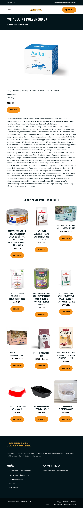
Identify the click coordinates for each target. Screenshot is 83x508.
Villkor (73, 501)
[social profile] (14, 3)
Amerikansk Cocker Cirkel (20, 475)
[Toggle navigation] (9, 9)
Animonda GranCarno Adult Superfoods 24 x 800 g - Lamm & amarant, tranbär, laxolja (41, 299)
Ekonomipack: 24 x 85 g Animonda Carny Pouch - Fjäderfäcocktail (65, 355)
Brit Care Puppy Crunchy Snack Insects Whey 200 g (17, 296)
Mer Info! (13, 110)
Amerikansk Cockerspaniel (20, 471)
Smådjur (19, 91)
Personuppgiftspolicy (53, 504)
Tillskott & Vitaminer (36, 91)
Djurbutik (69, 10)
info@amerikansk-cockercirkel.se (65, 3)
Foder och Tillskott (52, 91)
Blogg (12, 483)
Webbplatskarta (69, 504)
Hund (25, 91)
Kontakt (66, 501)
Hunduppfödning (17, 479)
